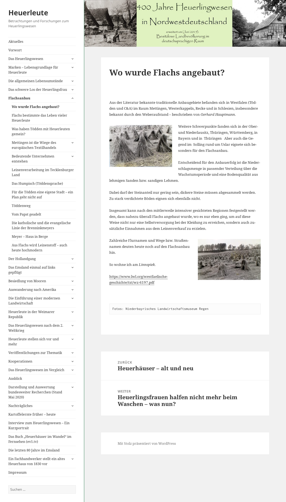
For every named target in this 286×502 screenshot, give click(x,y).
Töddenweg (21, 205)
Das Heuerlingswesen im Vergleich (36, 370)
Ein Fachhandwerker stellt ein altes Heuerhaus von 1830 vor (36, 461)
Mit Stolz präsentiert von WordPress (147, 443)
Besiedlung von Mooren (27, 281)
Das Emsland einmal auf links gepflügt (31, 270)
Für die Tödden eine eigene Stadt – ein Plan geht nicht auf (42, 194)
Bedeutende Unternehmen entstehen (33, 159)
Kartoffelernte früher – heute (32, 414)
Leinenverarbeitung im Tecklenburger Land (43, 172)
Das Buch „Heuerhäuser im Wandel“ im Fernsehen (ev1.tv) (39, 439)
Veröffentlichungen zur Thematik (35, 352)
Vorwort (15, 50)
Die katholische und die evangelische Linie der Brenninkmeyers (41, 225)
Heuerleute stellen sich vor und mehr (33, 341)
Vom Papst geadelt (26, 214)
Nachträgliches (20, 405)
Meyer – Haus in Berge (30, 236)
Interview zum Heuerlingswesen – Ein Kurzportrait (39, 425)
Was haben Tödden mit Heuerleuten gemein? (41, 131)
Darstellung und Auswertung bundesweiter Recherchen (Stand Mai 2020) (35, 392)
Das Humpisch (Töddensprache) (37, 183)
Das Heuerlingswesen (25, 58)
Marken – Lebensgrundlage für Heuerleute (33, 70)
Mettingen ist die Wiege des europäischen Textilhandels (34, 145)
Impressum (17, 472)
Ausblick (15, 378)
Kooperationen (20, 361)
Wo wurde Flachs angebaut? (35, 106)
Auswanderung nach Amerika (32, 289)
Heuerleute (28, 12)
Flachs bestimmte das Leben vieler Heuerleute (39, 118)
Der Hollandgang (22, 258)
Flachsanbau (19, 98)
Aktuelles (15, 41)
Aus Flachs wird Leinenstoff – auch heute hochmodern (39, 247)
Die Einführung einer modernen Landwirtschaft (34, 301)
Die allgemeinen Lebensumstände (35, 81)
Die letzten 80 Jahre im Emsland (34, 450)
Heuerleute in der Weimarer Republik (31, 314)
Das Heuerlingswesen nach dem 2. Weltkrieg (35, 328)
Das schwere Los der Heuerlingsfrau (37, 89)
